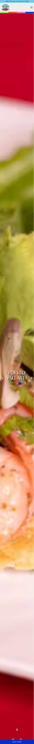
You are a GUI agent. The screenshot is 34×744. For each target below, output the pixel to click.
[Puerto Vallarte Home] (5, 7)
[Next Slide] (31, 378)
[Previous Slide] (2, 378)
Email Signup (17, 742)
